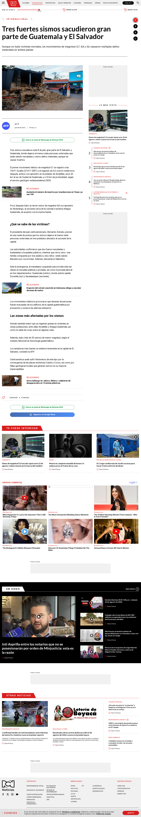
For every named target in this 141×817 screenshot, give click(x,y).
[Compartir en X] (135, 32)
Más (130, 589)
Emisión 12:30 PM (71, 10)
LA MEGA (74, 801)
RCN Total (74, 788)
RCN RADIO (74, 791)
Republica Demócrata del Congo (109, 460)
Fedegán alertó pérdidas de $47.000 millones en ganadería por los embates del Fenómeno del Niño (120, 617)
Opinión (97, 3)
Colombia (25, 3)
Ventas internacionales (55, 794)
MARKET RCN (121, 794)
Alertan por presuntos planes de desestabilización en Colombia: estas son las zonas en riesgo (109, 153)
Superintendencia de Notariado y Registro (106, 193)
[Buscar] (138, 3)
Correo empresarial (34, 797)
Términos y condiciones (71, 812)
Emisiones (8, 10)
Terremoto (93, 134)
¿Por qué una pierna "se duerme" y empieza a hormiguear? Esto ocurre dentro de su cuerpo (122, 707)
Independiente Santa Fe (102, 177)
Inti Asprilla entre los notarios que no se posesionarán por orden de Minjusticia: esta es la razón (110, 198)
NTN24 (73, 786)
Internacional (37, 3)
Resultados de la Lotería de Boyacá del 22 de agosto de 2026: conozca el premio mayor (109, 167)
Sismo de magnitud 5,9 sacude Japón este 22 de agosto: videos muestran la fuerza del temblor (108, 138)
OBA (47, 799)
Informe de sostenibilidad (51, 791)
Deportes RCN (50, 3)
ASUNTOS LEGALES (99, 788)
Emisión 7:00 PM (132, 10)
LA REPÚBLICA (97, 786)
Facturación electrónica (51, 786)
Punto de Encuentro (110, 3)
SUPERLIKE (120, 791)
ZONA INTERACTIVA (123, 788)
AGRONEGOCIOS (98, 791)
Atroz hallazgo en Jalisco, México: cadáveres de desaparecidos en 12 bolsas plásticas (48, 382)
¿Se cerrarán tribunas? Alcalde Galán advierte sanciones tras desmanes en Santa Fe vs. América (109, 181)
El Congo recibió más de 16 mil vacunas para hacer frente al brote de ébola (116, 464)
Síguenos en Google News (44, 414)
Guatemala (13, 397)
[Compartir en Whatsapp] (135, 38)
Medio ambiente (114, 737)
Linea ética (50, 797)
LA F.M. (73, 794)
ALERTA (73, 796)
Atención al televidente (35, 790)
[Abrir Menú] (3, 3)
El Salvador (25, 397)
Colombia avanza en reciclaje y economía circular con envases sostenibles (121, 743)
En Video (13, 589)
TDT (83, 786)
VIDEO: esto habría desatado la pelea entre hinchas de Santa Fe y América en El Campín (123, 725)
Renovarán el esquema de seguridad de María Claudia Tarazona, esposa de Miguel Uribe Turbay (121, 649)
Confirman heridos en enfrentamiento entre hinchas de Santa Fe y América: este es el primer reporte (25, 734)
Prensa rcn (31, 799)
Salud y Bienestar (64, 3)
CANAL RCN (128, 3)
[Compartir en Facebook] (135, 26)
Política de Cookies (103, 814)
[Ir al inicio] (13, 3)
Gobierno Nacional (101, 148)
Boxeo (51, 460)
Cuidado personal (115, 702)
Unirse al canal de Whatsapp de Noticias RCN (44, 140)
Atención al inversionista (31, 803)
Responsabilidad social (35, 786)
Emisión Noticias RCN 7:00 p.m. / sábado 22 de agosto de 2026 (121, 601)
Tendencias (88, 3)
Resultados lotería (101, 163)
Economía (77, 3)
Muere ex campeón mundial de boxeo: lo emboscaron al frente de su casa (66, 464)
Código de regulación (34, 794)
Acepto (131, 813)
